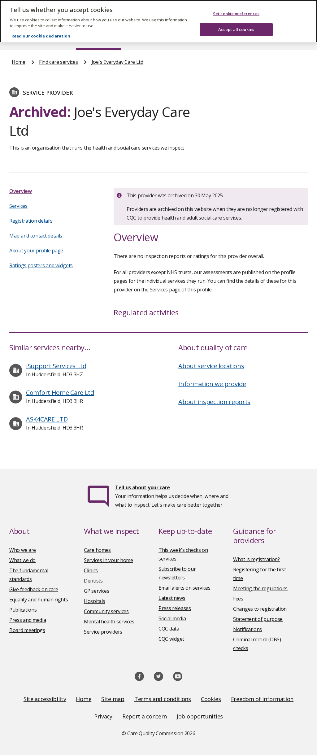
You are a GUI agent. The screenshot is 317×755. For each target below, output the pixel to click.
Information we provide (212, 384)
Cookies (211, 699)
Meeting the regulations (260, 588)
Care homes (97, 550)
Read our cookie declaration (40, 36)
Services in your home (108, 560)
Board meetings (27, 630)
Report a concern (144, 716)
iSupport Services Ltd (56, 366)
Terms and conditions (162, 699)
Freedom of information (262, 699)
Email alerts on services (184, 587)
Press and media (27, 620)
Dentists (93, 580)
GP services (96, 590)
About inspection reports (214, 402)
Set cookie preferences (236, 13)
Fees (238, 598)
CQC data (168, 628)
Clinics (91, 570)
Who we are (22, 550)
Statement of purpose (258, 619)
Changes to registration (260, 608)
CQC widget (171, 638)
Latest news (171, 598)
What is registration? (256, 559)
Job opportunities (200, 716)
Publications (23, 609)
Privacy (103, 716)
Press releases (174, 608)
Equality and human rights (38, 599)
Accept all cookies (236, 29)
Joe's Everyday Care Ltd (117, 62)
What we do (22, 560)
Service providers (103, 631)
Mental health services (109, 621)
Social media (172, 618)
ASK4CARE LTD (46, 419)
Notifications (247, 629)
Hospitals (94, 601)
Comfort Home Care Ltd (60, 392)
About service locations (211, 366)
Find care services (58, 62)
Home (18, 62)
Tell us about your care (142, 487)
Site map (112, 699)
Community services (106, 611)
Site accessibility (45, 699)
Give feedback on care (33, 589)
